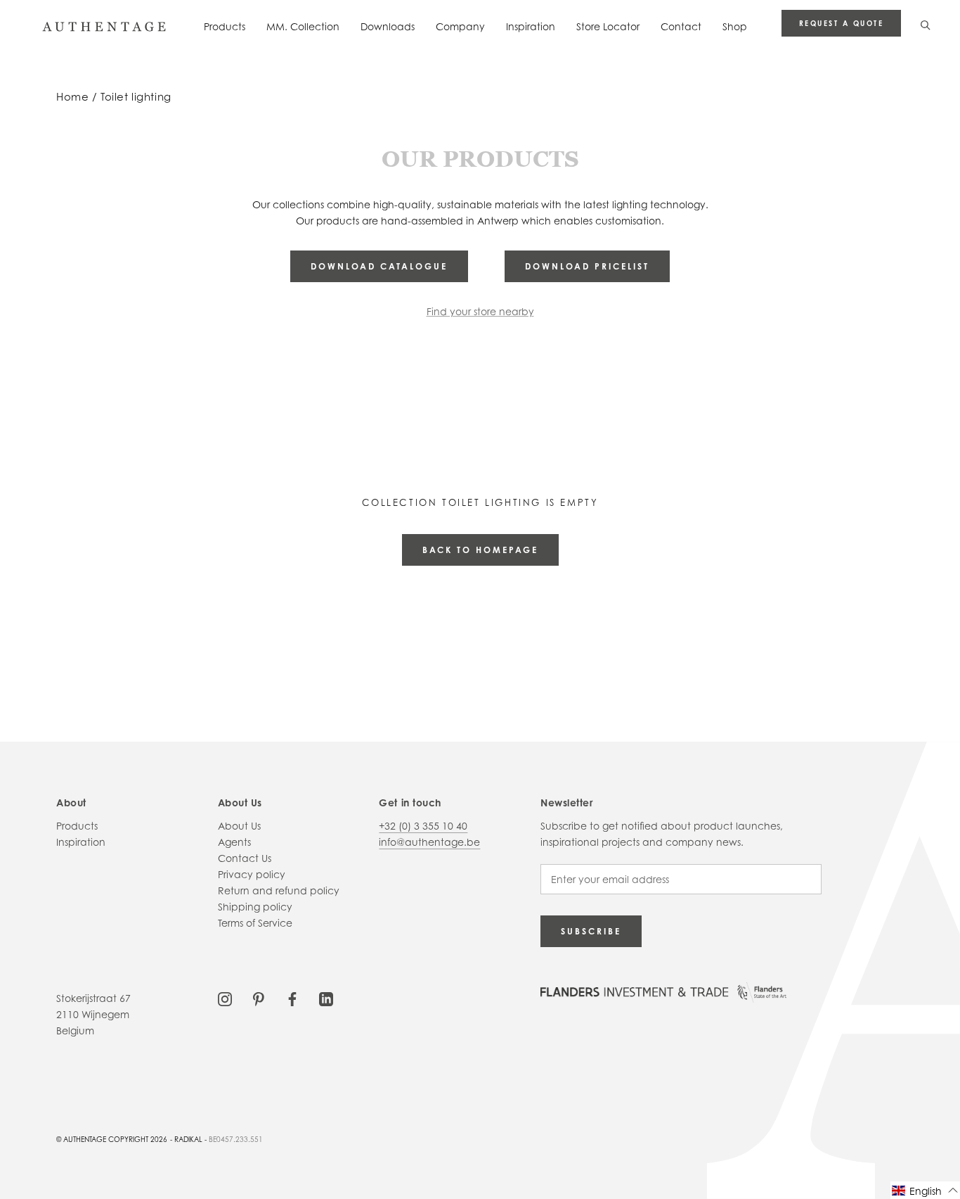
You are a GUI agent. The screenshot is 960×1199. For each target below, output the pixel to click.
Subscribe (591, 931)
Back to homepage (480, 550)
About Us (239, 826)
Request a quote (841, 23)
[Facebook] (292, 998)
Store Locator (608, 26)
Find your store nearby (480, 311)
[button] (925, 1190)
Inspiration (530, 26)
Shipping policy (255, 907)
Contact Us (244, 858)
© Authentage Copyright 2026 (111, 1139)
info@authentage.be (429, 842)
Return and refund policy (278, 890)
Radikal (188, 1139)
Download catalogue (379, 266)
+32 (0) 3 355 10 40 (423, 826)
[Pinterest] (259, 998)
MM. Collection (302, 26)
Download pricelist (587, 266)
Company (460, 26)
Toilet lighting (135, 96)
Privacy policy (251, 874)
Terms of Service (255, 923)
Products (224, 26)
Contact (681, 26)
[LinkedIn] (326, 998)
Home (72, 96)
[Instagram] (225, 998)
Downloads (388, 26)
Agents (234, 842)
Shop (734, 26)
